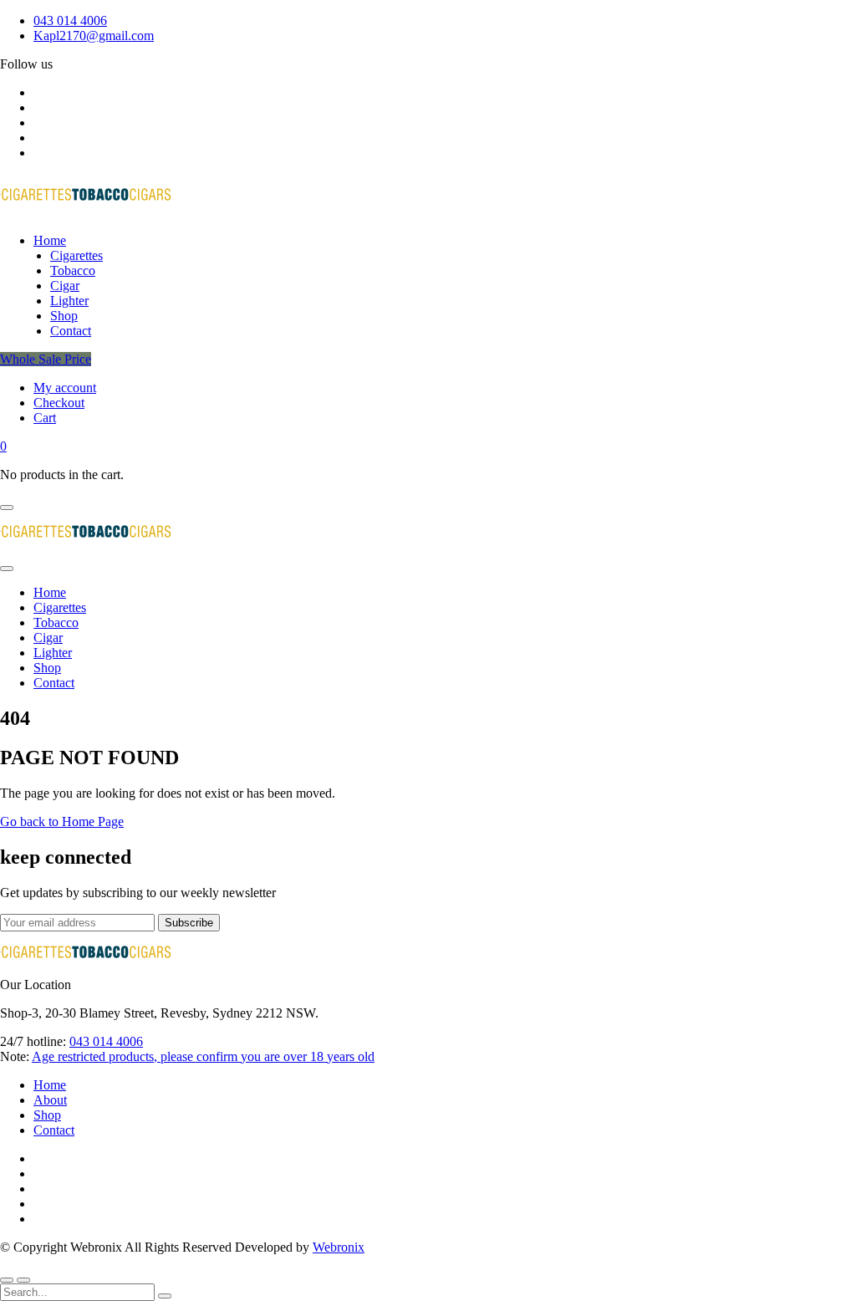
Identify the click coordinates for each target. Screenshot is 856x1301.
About (50, 1100)
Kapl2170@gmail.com (93, 35)
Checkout (58, 402)
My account (64, 387)
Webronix (338, 1247)
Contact (53, 1130)
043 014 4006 (70, 20)
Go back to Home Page (62, 821)
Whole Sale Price (45, 359)
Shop (47, 1115)
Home (49, 1085)
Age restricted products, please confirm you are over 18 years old (203, 1056)
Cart (44, 418)
